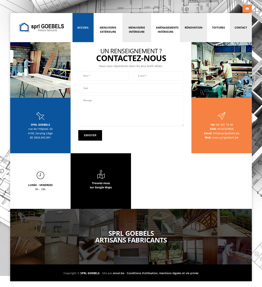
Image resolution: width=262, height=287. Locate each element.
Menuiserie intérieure (137, 30)
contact (241, 27)
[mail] (247, 9)
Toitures (218, 27)
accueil (83, 27)
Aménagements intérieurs (167, 30)
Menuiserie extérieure (108, 30)
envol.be (118, 273)
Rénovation (193, 27)
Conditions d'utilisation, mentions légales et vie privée (163, 273)
